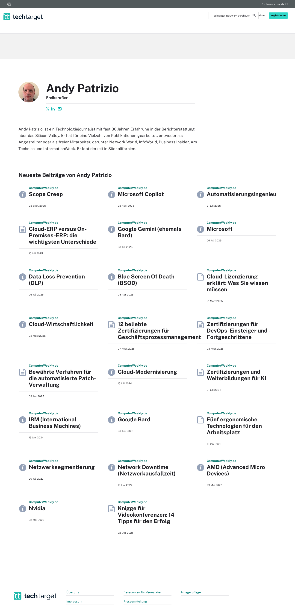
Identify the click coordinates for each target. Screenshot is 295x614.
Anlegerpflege (191, 592)
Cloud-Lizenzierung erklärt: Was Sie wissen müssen (237, 283)
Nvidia (37, 508)
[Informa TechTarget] (9, 4)
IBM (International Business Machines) (55, 422)
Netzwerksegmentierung (62, 467)
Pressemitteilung (135, 601)
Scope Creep (46, 194)
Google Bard (134, 419)
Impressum (74, 601)
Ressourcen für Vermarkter (142, 592)
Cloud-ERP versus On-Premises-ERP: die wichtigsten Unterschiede (62, 235)
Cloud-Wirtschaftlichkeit (61, 324)
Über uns (72, 592)
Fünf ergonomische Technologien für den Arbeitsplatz (234, 425)
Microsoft (220, 229)
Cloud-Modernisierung (147, 371)
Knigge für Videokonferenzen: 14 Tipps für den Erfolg (146, 514)
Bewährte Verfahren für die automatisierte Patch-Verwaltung (62, 378)
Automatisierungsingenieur (243, 194)
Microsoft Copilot (141, 194)
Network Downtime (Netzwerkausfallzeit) (147, 470)
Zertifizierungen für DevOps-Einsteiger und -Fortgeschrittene (239, 330)
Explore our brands (273, 4)
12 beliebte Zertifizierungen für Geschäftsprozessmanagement (159, 330)
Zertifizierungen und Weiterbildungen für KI (236, 374)
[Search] (254, 16)
